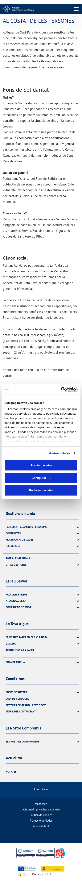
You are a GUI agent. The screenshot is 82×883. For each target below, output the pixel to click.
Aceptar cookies (41, 465)
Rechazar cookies (41, 490)
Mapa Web (41, 804)
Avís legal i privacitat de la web (41, 809)
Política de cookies (41, 815)
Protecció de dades (41, 820)
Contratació (41, 789)
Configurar (39, 477)
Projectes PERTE (41, 874)
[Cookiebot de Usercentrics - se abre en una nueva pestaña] (61, 389)
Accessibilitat (41, 826)
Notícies (11, 771)
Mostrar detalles (59, 453)
